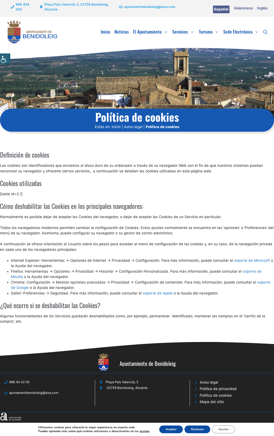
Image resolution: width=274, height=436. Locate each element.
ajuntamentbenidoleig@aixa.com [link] (149, 7)
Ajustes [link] (223, 429)
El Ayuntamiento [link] (147, 31)
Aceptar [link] (171, 429)
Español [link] (221, 9)
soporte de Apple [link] (158, 293)
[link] (5, 58)
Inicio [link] (105, 31)
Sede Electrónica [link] (238, 31)
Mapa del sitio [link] (212, 402)
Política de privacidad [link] (218, 389)
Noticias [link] (122, 31)
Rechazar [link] (197, 429)
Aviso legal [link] (133, 127)
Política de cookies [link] (216, 395)
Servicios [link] (180, 31)
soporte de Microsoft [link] (252, 260)
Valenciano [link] (243, 8)
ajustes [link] (144, 431)
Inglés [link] (262, 8)
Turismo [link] (206, 31)
